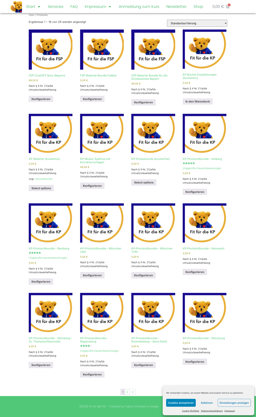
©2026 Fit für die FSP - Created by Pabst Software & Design (119, 406)
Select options (41, 188)
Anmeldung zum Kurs (139, 6)
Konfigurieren (41, 99)
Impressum (229, 410)
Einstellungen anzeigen (234, 402)
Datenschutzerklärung (212, 410)
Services (55, 6)
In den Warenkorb (197, 101)
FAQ (74, 6)
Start (30, 6)
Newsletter (176, 6)
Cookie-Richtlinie (190, 410)
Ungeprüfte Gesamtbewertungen (202, 168)
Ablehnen (207, 402)
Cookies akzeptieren (181, 402)
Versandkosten (44, 178)
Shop (198, 6)
